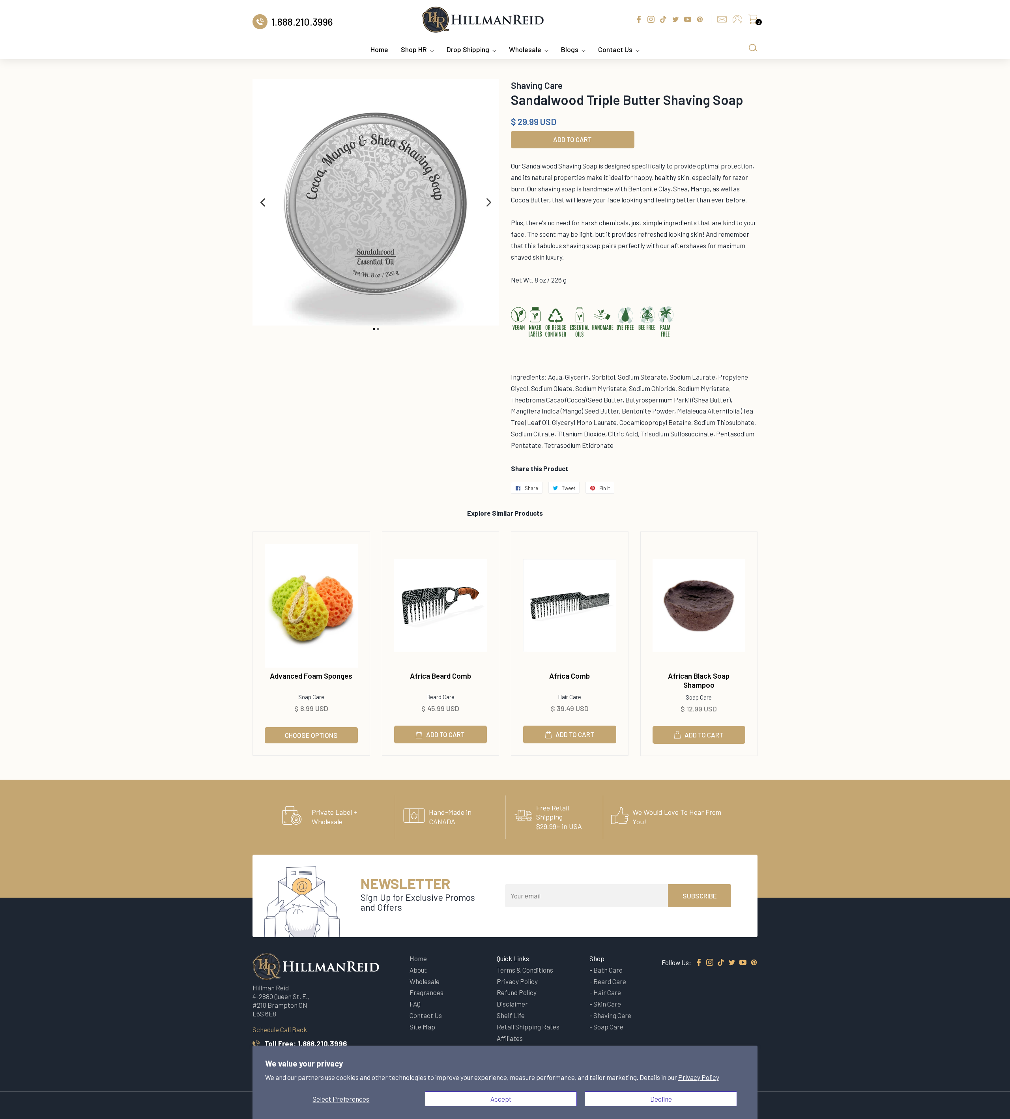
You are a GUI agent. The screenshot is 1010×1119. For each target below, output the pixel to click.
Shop (596, 958)
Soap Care (608, 1027)
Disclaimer (512, 1004)
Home (379, 49)
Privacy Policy (698, 1077)
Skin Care (607, 1004)
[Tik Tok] (720, 963)
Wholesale (525, 49)
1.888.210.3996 (322, 1043)
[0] (753, 21)
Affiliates (510, 1038)
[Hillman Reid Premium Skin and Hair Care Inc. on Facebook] (698, 963)
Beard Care (609, 981)
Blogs (569, 49)
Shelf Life (511, 1015)
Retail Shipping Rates (528, 1027)
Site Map (422, 1027)
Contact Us (615, 49)
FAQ (415, 1004)
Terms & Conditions (525, 970)
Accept (501, 1099)
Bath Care (608, 970)
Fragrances (426, 992)
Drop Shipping (468, 49)
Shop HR (414, 49)
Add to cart (445, 734)
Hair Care (607, 992)
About (418, 970)
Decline (661, 1099)
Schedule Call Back (279, 1029)
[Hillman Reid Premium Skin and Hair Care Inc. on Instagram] (709, 963)
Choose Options (311, 735)
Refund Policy (517, 992)
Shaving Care (612, 1015)
